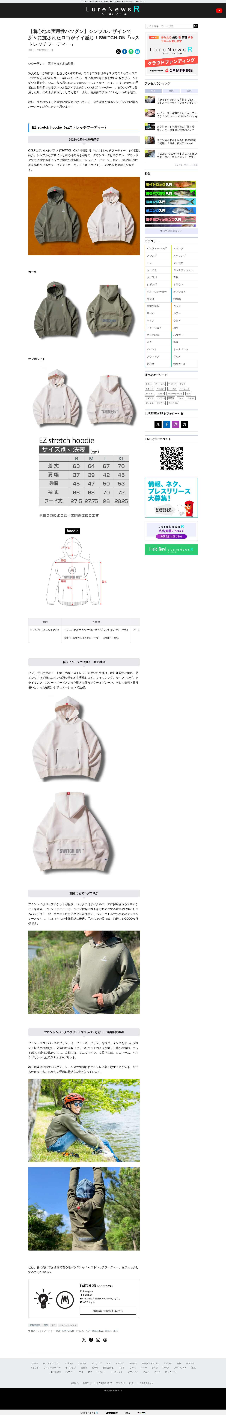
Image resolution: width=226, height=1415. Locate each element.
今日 (153, 90)
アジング (152, 255)
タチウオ (178, 262)
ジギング (152, 284)
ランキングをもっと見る (186, 165)
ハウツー (178, 335)
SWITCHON (68, 1331)
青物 (175, 277)
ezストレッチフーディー (42, 1331)
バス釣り (161, 389)
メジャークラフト (175, 393)
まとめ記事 (153, 335)
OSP (58, 1331)
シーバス (152, 270)
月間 (189, 90)
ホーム (35, 1363)
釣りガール (179, 363)
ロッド (177, 306)
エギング (178, 248)
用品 (46, 1325)
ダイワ (182, 384)
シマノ (180, 398)
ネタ (54, 1325)
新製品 (108, 1331)
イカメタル (173, 403)
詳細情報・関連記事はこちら (108, 1310)
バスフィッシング (67, 1325)
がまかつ (161, 403)
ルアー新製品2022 (94, 1331)
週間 (171, 90)
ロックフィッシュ (183, 270)
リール (150, 313)
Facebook (88, 1295)
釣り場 (177, 298)
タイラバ (152, 277)
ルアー (177, 313)
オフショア (179, 291)
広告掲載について (104, 1383)
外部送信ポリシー (147, 1383)
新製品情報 (35, 1325)
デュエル (149, 403)
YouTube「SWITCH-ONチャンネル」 (102, 1298)
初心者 (150, 363)
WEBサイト (89, 1302)
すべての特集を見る (171, 231)
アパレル (80, 1331)
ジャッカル (160, 384)
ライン (150, 320)
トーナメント (180, 349)
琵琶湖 (150, 298)
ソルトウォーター (157, 291)
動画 (175, 342)
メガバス (191, 398)
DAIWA (160, 393)
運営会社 (75, 1383)
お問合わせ (88, 1383)
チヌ (149, 262)
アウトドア (153, 356)
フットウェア (154, 327)
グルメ (177, 356)
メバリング (179, 255)
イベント (152, 349)
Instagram (88, 1291)
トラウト (178, 284)
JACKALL (150, 393)
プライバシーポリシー (126, 1383)
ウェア (177, 320)
